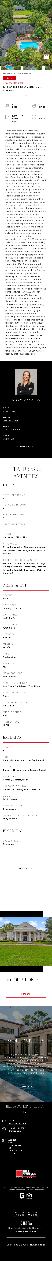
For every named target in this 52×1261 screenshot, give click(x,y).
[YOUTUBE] (29, 1214)
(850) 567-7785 (11, 420)
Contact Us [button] (26, 1087)
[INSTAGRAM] (22, 1214)
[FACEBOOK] (16, 1214)
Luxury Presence (26, 1231)
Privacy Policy (37, 1244)
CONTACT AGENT (26, 447)
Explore (26, 994)
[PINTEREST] (35, 1214)
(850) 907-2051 (14, 1131)
